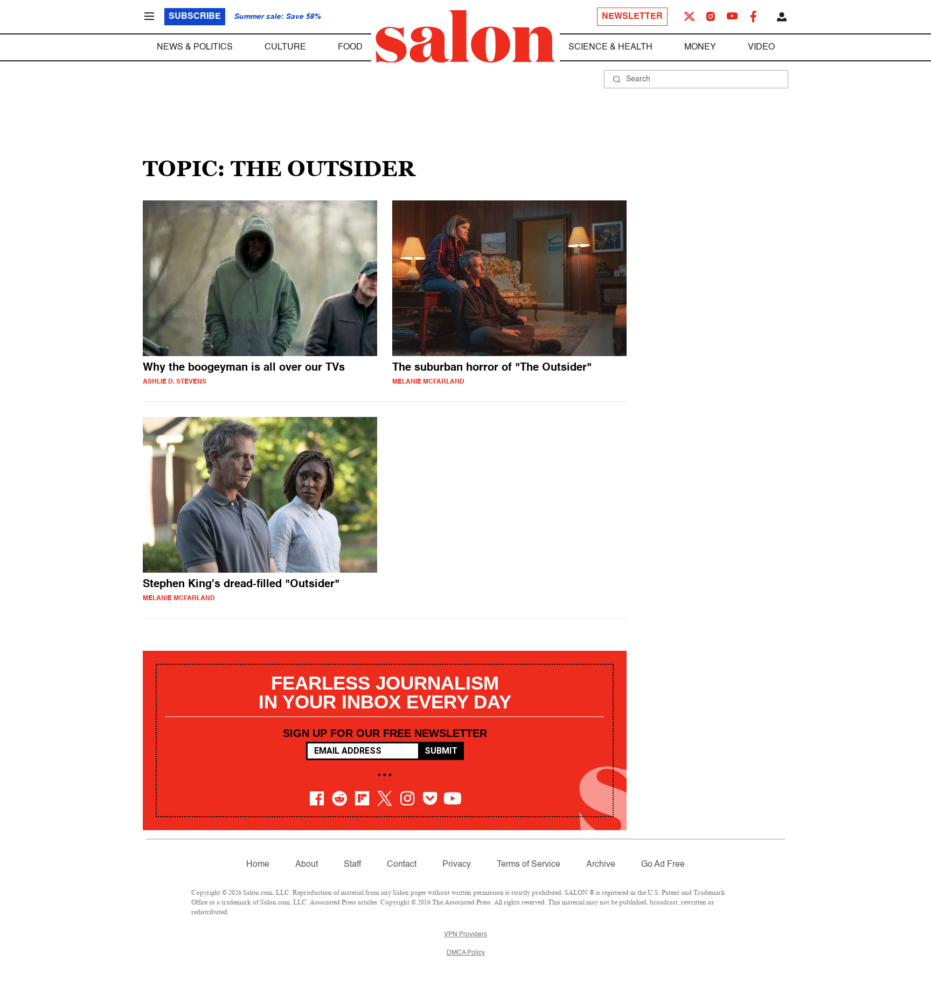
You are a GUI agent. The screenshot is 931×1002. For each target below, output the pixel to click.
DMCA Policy (466, 953)
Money (700, 47)
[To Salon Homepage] (465, 36)
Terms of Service (528, 864)
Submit (441, 751)
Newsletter (632, 16)
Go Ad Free (663, 864)
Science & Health (610, 47)
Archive (600, 864)
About (306, 864)
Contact (401, 864)
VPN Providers (465, 934)
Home (257, 864)
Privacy (456, 864)
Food (350, 47)
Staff (352, 864)
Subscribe (195, 16)
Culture (285, 47)
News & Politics (195, 47)
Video (761, 47)
